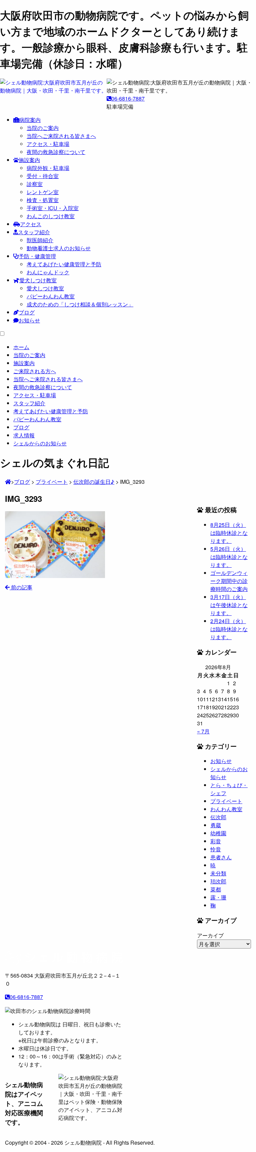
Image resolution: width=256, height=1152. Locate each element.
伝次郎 (218, 817)
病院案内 (30, 120)
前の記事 (21, 587)
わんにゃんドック (48, 272)
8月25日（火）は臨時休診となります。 (229, 533)
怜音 (215, 849)
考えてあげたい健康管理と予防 (64, 264)
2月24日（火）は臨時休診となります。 (229, 629)
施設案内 (29, 160)
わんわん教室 (226, 809)
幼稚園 (218, 833)
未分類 (218, 873)
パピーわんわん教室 (51, 296)
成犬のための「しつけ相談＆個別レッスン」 (80, 304)
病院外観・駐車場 (48, 168)
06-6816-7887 (128, 98)
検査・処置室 (43, 200)
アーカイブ (210, 935)
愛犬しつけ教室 (38, 280)
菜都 (215, 889)
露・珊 (218, 897)
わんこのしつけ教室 (51, 216)
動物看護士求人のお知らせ (59, 248)
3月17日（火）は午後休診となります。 (229, 605)
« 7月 (203, 731)
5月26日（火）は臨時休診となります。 (229, 557)
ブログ (27, 312)
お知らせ (29, 320)
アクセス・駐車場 (48, 144)
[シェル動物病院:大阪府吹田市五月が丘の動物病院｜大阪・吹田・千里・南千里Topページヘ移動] (8, 481)
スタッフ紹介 (34, 232)
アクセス (30, 224)
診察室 (35, 184)
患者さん (221, 857)
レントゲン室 (43, 192)
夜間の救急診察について (56, 152)
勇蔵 (215, 825)
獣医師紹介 (40, 240)
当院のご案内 (43, 128)
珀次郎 (218, 881)
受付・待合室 (43, 176)
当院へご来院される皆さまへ (61, 136)
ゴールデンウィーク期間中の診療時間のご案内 (229, 581)
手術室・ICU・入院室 (53, 208)
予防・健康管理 (37, 256)
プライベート (226, 801)
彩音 (215, 841)
